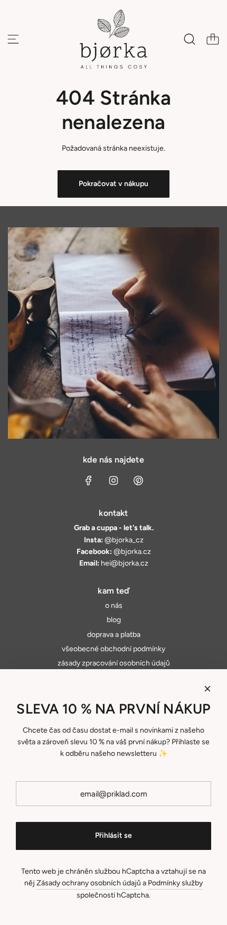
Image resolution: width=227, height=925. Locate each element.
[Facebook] (88, 480)
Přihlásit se (113, 835)
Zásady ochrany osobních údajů (88, 882)
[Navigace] (13, 39)
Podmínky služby (175, 882)
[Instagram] (113, 480)
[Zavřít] (207, 688)
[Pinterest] (138, 480)
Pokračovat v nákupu (113, 183)
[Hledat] (189, 39)
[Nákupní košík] (212, 39)
